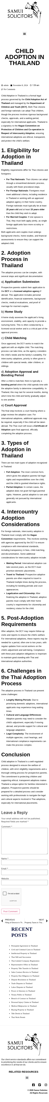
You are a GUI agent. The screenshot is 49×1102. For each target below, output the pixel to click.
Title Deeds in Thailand (20, 1014)
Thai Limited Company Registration (25, 961)
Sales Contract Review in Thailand (24, 972)
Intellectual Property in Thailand (24, 953)
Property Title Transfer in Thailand (24, 968)
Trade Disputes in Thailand (21, 983)
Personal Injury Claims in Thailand (25, 1002)
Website (5, 879)
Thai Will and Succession (21, 957)
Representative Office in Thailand (24, 965)
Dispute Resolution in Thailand (23, 980)
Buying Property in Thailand (22, 1010)
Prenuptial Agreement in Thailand (24, 946)
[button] (24, 34)
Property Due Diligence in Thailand (25, 976)
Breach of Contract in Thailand (23, 998)
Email (4, 869)
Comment (6, 827)
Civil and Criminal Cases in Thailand (25, 950)
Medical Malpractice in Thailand (24, 1006)
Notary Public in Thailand (21, 995)
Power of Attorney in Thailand (23, 991)
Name (4, 858)
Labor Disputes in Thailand (22, 987)
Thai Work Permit (18, 1017)
